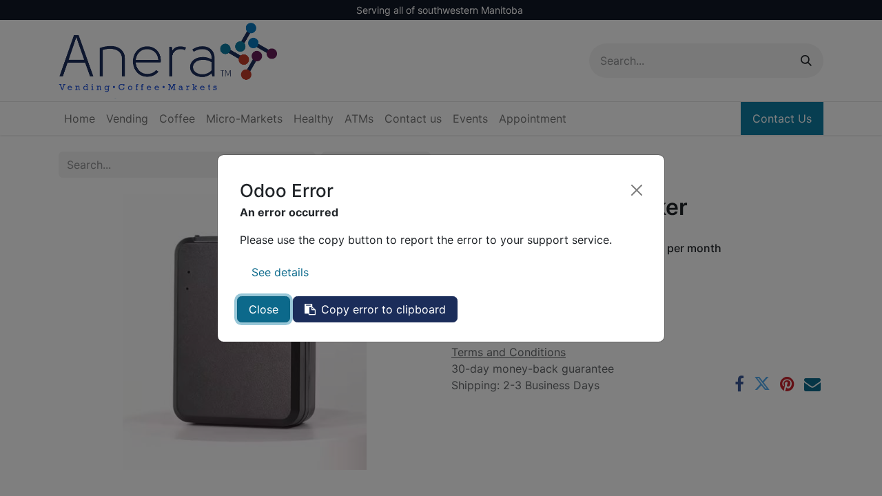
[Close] (637, 190)
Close (263, 309)
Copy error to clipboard (383, 309)
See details (280, 272)
